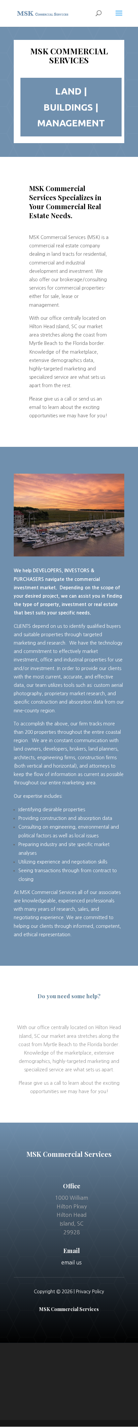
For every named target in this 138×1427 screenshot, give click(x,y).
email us (71, 1262)
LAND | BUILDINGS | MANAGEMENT (71, 107)
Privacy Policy (90, 1291)
